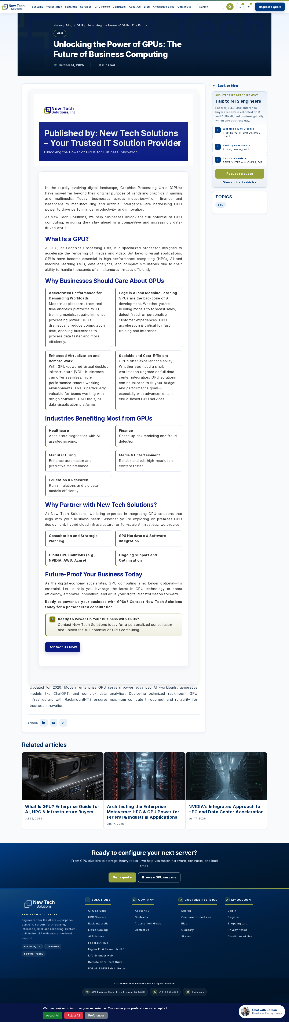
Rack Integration (99, 923)
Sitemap (187, 936)
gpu (221, 204)
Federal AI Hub (98, 942)
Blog (69, 25)
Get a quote (122, 877)
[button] (134, 7)
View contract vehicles (239, 182)
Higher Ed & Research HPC (106, 949)
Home (58, 25)
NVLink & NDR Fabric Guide (106, 968)
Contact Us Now (62, 647)
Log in (232, 910)
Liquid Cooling (98, 929)
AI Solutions (96, 936)
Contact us (142, 929)
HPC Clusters (97, 917)
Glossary (187, 929)
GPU (80, 25)
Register (233, 917)
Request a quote (239, 173)
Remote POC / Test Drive (105, 962)
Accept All (52, 1015)
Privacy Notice (238, 929)
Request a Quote (270, 6)
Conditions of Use (240, 936)
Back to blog (228, 85)
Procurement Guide (148, 923)
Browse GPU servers (159, 877)
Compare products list (196, 917)
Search (230, 6)
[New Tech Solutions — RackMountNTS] (13, 6)
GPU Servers (97, 910)
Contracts (141, 917)
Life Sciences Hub (100, 955)
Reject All (73, 1015)
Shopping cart (237, 923)
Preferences (96, 1015)
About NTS (142, 910)
